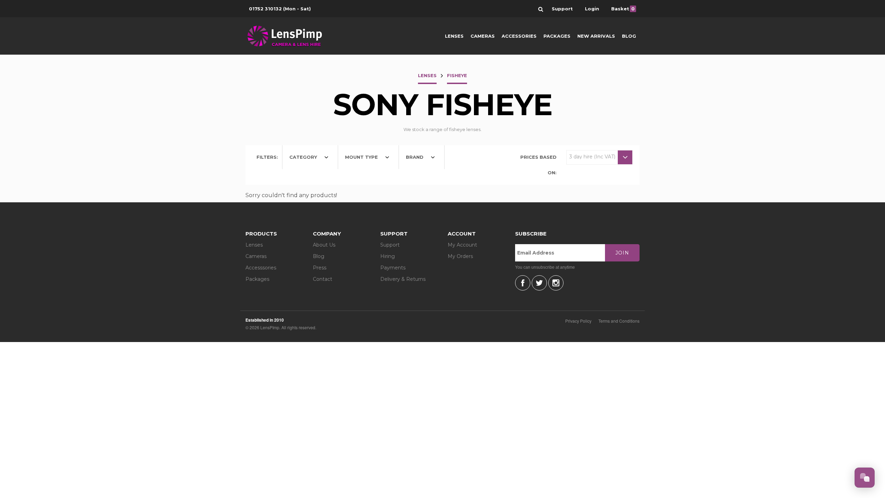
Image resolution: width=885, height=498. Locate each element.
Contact (322, 279)
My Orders (460, 256)
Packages (556, 36)
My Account (462, 245)
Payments (393, 268)
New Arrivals (596, 36)
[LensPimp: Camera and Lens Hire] (289, 36)
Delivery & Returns (403, 279)
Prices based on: (538, 164)
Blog (629, 36)
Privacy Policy (578, 321)
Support (390, 245)
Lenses (454, 36)
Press (319, 268)
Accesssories (260, 268)
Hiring (387, 256)
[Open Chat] (865, 478)
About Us (324, 245)
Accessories (519, 36)
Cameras (483, 36)
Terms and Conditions (619, 321)
